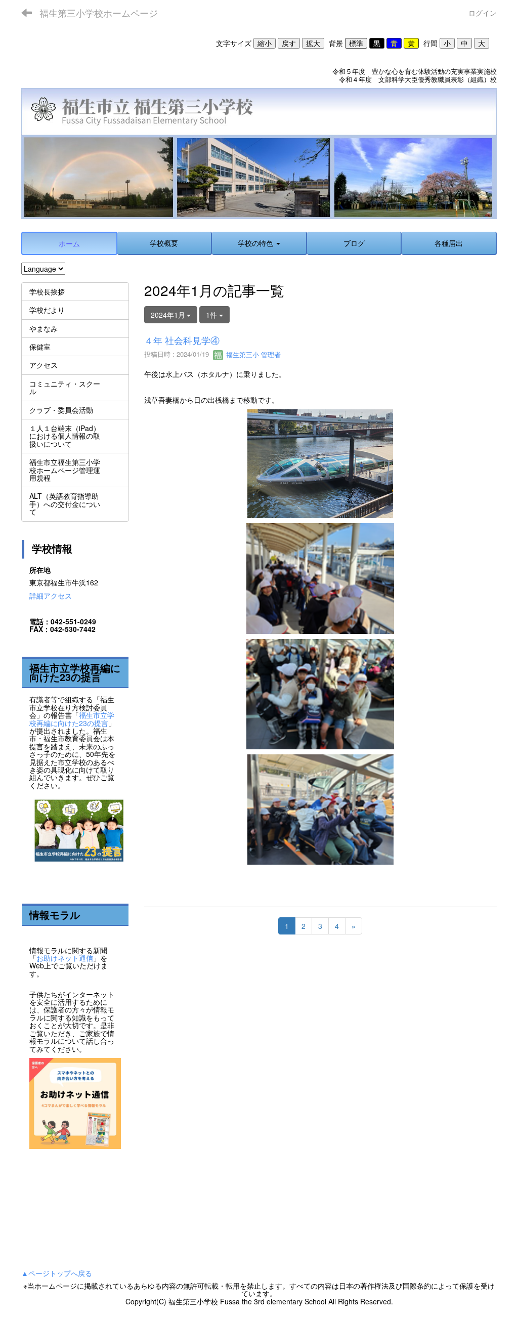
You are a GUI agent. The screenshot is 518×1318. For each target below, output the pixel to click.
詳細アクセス (50, 595)
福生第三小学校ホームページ (98, 12)
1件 (212, 315)
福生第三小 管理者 (252, 354)
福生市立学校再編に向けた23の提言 (71, 719)
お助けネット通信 (64, 958)
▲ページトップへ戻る (56, 1273)
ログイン (482, 13)
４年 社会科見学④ (182, 340)
